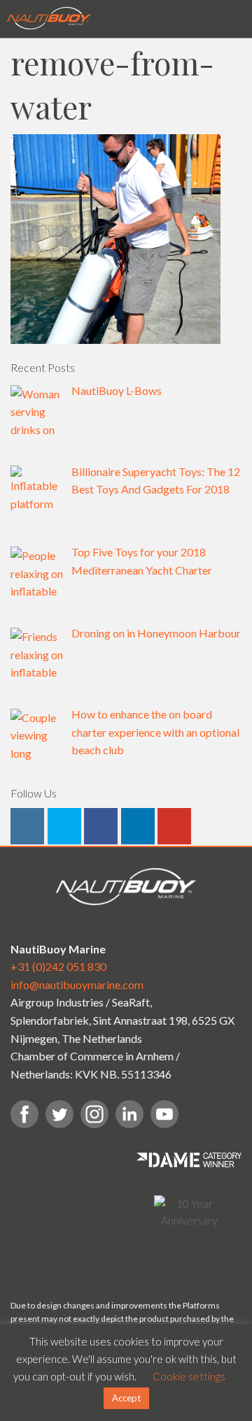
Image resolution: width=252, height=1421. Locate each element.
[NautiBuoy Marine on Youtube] (174, 826)
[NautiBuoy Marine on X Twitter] (64, 826)
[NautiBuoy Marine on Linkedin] (138, 826)
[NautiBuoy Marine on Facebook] (101, 826)
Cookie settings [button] (189, 1376)
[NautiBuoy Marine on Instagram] (27, 826)
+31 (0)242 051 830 (58, 966)
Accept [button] (126, 1398)
